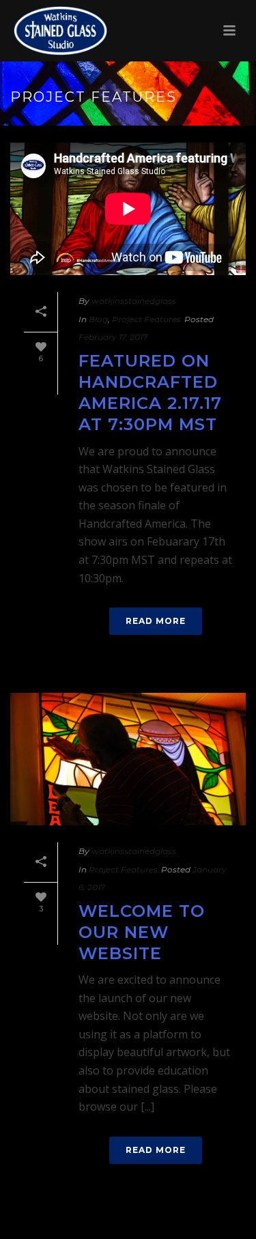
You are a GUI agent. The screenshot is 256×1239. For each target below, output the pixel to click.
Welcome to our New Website (142, 932)
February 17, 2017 (113, 337)
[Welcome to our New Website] (128, 759)
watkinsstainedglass (133, 301)
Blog (98, 319)
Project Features (146, 319)
